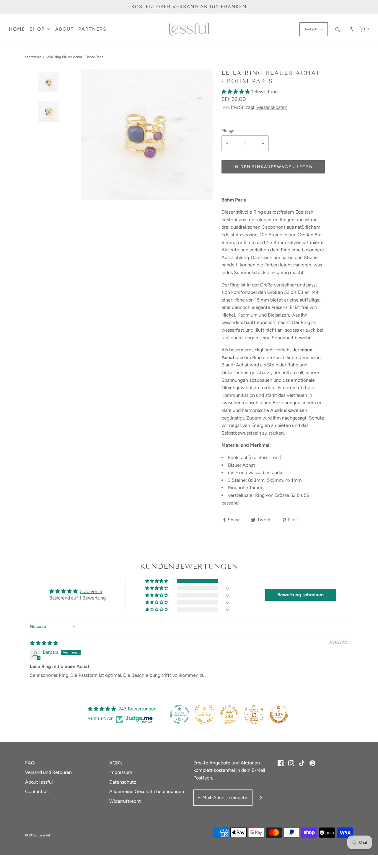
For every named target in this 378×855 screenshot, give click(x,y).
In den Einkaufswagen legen (273, 166)
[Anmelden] (350, 29)
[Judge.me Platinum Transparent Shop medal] (179, 714)
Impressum (120, 772)
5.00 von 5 (91, 591)
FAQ (30, 763)
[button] (48, 92)
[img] (44, 643)
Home (17, 29)
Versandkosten (271, 107)
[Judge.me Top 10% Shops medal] (278, 714)
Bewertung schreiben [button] (300, 594)
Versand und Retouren (48, 772)
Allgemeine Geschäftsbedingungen (146, 791)
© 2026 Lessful (37, 835)
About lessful (39, 782)
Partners (92, 29)
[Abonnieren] (260, 798)
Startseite (33, 57)
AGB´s (115, 763)
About (64, 29)
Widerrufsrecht (125, 801)
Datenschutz (122, 782)
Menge (227, 130)
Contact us (36, 791)
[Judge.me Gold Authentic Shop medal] (204, 714)
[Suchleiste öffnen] (337, 29)
